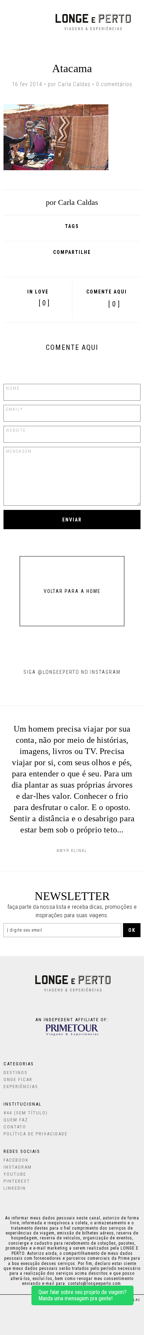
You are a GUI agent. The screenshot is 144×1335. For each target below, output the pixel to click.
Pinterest (85, 264)
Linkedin (14, 1188)
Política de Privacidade (35, 1133)
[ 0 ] (114, 304)
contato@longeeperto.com (94, 1283)
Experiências (20, 1086)
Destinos (15, 1072)
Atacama (72, 68)
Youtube (14, 1174)
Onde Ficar (18, 1079)
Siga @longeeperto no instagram (72, 672)
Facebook (39, 264)
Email (102, 264)
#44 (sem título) (25, 1112)
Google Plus (54, 264)
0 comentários (114, 84)
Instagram (17, 1167)
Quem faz (15, 1119)
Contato (14, 1126)
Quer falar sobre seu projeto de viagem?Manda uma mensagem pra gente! (82, 1295)
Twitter (70, 264)
